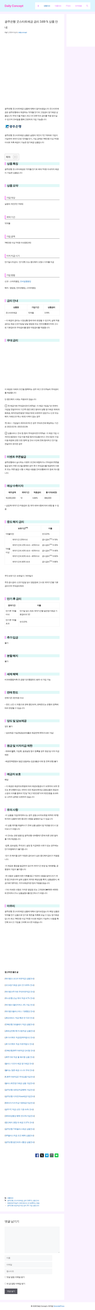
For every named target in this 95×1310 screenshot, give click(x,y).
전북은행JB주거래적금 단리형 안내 (19, 1050)
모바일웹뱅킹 (25, 281)
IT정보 (68, 6)
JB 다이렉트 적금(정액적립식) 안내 (19, 1037)
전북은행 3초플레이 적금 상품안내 (19, 1024)
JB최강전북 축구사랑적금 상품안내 (19, 1031)
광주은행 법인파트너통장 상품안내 (19, 1142)
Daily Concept (14, 6)
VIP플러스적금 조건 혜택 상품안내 (19, 1135)
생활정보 (47, 6)
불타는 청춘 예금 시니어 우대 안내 (19, 1070)
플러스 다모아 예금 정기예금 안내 (19, 1063)
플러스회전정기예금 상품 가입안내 (19, 1083)
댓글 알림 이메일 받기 (16, 1277)
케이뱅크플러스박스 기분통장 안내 (19, 1011)
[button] (87, 5)
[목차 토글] (14, 157)
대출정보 (58, 6)
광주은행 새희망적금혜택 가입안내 (19, 1090)
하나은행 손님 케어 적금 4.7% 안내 (19, 998)
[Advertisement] (32, 54)
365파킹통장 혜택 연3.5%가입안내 (19, 1116)
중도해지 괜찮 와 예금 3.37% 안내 (19, 1122)
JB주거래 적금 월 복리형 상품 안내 (19, 1057)
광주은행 (10, 1200)
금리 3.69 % (28, 1200)
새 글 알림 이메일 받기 (16, 1283)
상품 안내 (36, 1200)
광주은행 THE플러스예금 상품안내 (19, 1129)
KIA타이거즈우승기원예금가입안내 (19, 1103)
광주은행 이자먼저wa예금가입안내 (19, 1096)
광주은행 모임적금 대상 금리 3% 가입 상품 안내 (23, 1205)
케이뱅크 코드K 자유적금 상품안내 (19, 978)
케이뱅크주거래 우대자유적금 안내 (19, 991)
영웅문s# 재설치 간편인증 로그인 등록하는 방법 (23, 1203)
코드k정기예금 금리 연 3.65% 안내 (19, 985)
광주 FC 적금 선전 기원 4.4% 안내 (19, 1109)
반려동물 (78, 6)
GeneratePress (58, 1306)
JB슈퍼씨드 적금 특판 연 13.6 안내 (19, 1018)
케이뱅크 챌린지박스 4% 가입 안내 (19, 1005)
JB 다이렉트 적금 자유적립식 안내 (19, 1044)
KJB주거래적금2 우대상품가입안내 (19, 1077)
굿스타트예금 (18, 1200)
